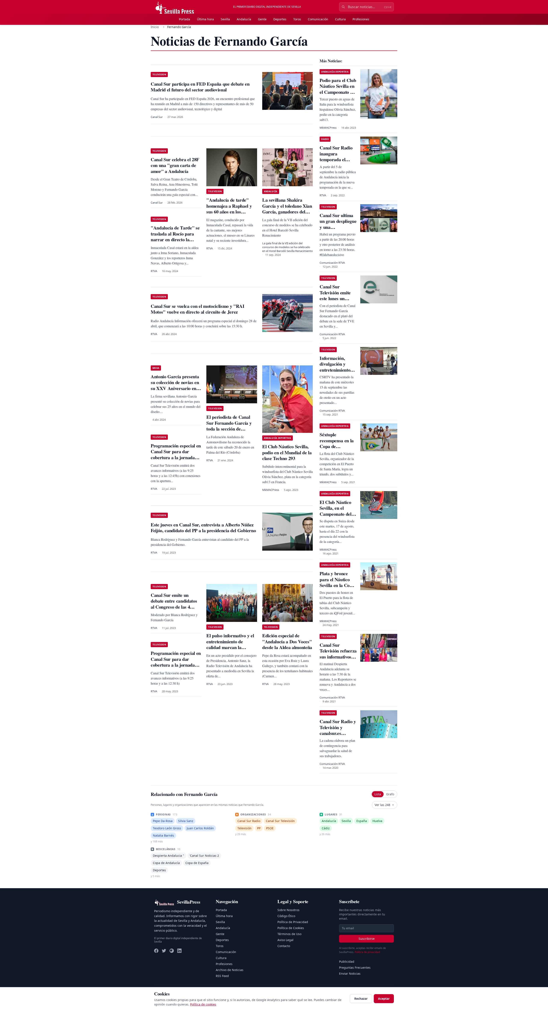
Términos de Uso (289, 934)
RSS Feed (222, 976)
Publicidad (346, 961)
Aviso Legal (285, 940)
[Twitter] (164, 951)
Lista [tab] (377, 794)
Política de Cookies (290, 928)
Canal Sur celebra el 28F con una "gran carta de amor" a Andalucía (175, 165)
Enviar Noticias (349, 973)
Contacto (283, 946)
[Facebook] (156, 951)
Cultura (340, 19)
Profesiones (361, 19)
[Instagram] (172, 951)
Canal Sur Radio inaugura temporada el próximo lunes (336, 156)
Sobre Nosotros (288, 910)
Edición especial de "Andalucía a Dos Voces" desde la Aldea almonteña (287, 641)
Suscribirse (367, 939)
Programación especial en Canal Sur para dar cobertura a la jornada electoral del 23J (176, 454)
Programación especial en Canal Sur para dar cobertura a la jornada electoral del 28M (176, 661)
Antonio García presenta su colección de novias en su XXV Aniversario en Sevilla (175, 385)
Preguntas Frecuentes (355, 967)
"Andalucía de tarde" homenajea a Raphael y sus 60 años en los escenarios (229, 208)
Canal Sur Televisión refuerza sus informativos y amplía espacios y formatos (338, 656)
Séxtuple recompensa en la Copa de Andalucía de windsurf (337, 446)
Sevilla (225, 19)
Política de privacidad (367, 952)
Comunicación (318, 19)
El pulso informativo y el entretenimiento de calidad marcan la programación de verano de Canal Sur (230, 647)
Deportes (279, 19)
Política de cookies (203, 1004)
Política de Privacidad (292, 922)
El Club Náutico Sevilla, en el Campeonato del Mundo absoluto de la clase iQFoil (336, 514)
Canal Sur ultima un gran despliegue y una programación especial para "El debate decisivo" (338, 230)
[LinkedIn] (179, 951)
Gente (262, 19)
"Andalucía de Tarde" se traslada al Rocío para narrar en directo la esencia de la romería (175, 236)
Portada (184, 19)
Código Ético (286, 916)
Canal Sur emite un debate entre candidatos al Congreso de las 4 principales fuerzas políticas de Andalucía (174, 606)
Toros (297, 19)
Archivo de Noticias (229, 970)
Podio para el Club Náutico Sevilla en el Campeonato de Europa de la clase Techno (338, 92)
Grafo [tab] (390, 794)
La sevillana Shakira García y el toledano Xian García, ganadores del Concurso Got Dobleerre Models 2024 (287, 211)
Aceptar (384, 999)
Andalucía (244, 19)
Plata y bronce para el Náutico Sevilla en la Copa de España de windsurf (337, 585)
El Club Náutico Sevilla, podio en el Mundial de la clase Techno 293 (287, 452)
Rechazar (361, 999)
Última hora (205, 19)
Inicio (155, 27)
